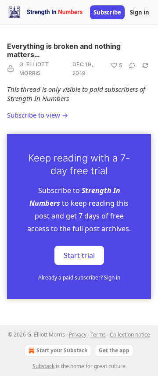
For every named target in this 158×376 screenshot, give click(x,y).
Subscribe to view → (37, 115)
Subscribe (107, 12)
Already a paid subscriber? (79, 277)
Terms (98, 334)
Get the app (114, 350)
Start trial (79, 255)
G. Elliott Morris (34, 68)
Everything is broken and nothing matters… (64, 50)
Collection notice (130, 334)
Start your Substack (61, 350)
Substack (43, 366)
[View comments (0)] (132, 65)
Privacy (77, 334)
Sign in (139, 12)
